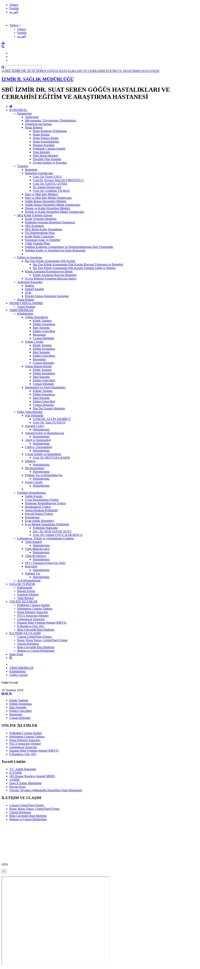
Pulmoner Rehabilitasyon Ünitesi (45, 503)
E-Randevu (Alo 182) (30, 626)
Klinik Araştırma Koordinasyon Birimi (48, 271)
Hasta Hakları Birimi (45, 138)
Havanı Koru (17, 786)
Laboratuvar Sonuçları (31, 619)
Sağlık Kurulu (33, 496)
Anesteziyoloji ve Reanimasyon (44, 433)
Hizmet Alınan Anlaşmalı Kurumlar (47, 296)
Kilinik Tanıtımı (42, 391)
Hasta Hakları (41, 134)
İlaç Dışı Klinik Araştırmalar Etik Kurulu (50, 261)
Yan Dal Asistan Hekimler (49, 408)
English (14, 8)
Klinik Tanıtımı (42, 320)
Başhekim (31, 169)
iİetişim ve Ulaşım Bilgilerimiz (36, 650)
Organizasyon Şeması (38, 124)
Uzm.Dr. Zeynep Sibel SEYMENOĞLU (58, 180)
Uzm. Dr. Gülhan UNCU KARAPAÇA (58, 534)
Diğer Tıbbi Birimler (30, 412)
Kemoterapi (32, 517)
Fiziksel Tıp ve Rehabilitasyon (43, 475)
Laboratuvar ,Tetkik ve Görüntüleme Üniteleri (45, 538)
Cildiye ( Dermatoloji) (38, 447)
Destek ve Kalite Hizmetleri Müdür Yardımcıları (54, 211)
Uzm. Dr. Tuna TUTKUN (49, 422)
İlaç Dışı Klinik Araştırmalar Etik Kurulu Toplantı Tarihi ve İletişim (74, 268)
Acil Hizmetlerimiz (29, 580)
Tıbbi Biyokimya (35, 556)
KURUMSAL (18, 110)
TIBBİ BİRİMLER (21, 310)
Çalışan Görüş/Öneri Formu (34, 636)
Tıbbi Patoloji (33, 542)
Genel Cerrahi (33, 482)
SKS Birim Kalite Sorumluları (43, 229)
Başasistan (39, 334)
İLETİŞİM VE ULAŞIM (25, 633)
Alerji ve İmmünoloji (38, 440)
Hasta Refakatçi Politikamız (50, 131)
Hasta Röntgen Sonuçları (32, 612)
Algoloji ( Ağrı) (34, 426)
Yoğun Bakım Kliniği (38, 366)
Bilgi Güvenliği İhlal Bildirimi (35, 629)
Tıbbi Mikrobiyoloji (37, 549)
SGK (28, 292)
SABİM (14, 779)
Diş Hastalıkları (34, 468)
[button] (15, 25)
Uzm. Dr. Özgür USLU (47, 176)
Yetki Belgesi (25, 598)
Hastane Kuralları (43, 145)
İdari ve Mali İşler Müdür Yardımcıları (48, 197)
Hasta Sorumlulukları (46, 141)
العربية (13, 12)
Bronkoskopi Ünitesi (38, 506)
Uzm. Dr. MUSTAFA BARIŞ (51, 457)
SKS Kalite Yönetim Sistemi (34, 215)
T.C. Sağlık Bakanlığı (22, 769)
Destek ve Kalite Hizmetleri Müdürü (47, 208)
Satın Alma (16, 654)
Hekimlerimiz (41, 429)
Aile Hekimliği (34, 415)
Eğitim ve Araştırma (29, 257)
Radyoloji (31, 566)
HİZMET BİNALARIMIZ (26, 303)
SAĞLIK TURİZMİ (22, 584)
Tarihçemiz (32, 117)
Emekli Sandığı (34, 289)
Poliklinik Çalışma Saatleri (49, 148)
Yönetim (22, 166)
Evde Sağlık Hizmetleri (39, 520)
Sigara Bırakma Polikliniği (41, 510)
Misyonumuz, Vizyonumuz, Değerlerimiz (50, 120)
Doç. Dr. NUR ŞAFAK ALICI (52, 531)
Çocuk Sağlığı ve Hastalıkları (43, 454)
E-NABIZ (15, 772)
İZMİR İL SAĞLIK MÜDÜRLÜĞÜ (38, 79)
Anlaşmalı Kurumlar (29, 282)
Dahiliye (30, 461)
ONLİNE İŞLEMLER (23, 601)
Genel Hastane (26, 306)
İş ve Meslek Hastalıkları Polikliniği (47, 524)
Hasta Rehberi (34, 127)
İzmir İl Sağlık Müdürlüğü (25, 783)
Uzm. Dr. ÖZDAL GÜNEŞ (50, 183)
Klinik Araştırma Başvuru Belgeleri (54, 275)
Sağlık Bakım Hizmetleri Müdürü (45, 201)
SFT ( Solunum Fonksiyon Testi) (45, 563)
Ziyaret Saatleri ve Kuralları (50, 162)
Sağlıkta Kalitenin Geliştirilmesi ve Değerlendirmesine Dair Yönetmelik (69, 247)
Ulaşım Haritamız (28, 643)
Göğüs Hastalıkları (36, 317)
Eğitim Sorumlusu (44, 324)
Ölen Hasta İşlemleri (45, 155)
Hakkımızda (24, 587)
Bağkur (29, 285)
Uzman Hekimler (43, 338)
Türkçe (13, 4)
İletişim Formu (26, 591)
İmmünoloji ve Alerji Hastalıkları (45, 387)
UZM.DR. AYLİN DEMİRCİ (51, 419)
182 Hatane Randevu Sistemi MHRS (32, 776)
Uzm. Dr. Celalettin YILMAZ (51, 190)
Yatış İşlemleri (41, 152)
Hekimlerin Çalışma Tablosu (34, 608)
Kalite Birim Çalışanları (39, 236)
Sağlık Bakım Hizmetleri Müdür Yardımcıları (52, 204)
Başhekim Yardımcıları (39, 173)
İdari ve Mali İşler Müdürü (41, 194)
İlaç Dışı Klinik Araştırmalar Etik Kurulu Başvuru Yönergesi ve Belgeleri (78, 264)
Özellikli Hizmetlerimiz (31, 492)
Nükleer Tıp (32, 573)
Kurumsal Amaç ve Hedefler (42, 240)
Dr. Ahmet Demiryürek (47, 187)
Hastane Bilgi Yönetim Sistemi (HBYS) (41, 622)
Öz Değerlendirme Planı (40, 232)
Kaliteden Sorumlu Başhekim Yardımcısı (50, 222)
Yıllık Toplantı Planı (37, 243)
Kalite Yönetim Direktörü (40, 218)
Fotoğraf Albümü (27, 594)
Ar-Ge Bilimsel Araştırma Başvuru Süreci (50, 278)
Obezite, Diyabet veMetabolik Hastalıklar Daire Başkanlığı (45, 790)
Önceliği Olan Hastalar (47, 159)
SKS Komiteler (34, 225)
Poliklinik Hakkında (45, 527)
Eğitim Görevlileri (44, 331)
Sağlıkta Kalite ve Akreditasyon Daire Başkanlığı (55, 250)
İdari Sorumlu (41, 327)
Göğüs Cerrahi (34, 341)
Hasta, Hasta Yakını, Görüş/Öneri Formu (42, 640)
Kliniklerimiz (25, 313)
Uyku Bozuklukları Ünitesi (41, 499)
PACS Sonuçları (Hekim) (33, 615)
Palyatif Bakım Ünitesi (39, 513)
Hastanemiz (24, 113)
